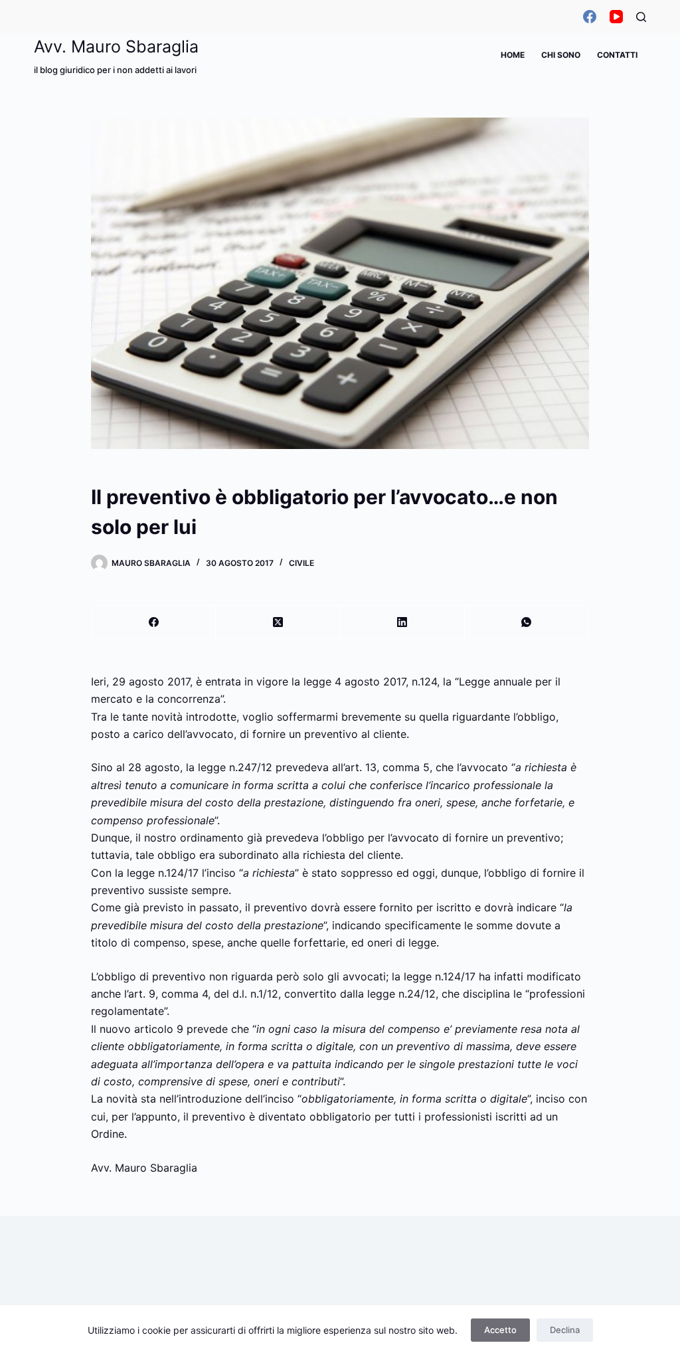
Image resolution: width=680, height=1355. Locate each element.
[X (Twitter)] (278, 623)
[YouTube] (616, 16)
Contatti (617, 55)
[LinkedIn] (403, 623)
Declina (565, 1329)
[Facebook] (589, 16)
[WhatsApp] (527, 623)
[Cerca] (641, 17)
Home (513, 55)
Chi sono (560, 55)
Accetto (500, 1329)
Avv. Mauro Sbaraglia (116, 46)
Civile (301, 563)
